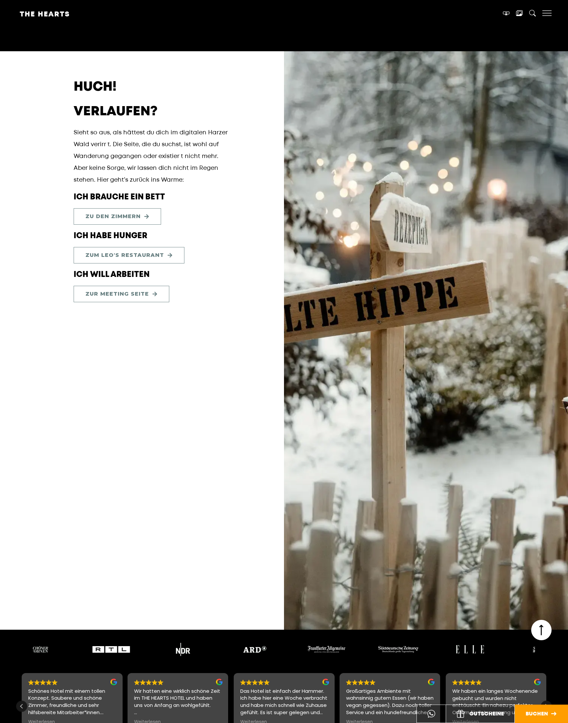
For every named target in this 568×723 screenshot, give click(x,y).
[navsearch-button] (532, 14)
